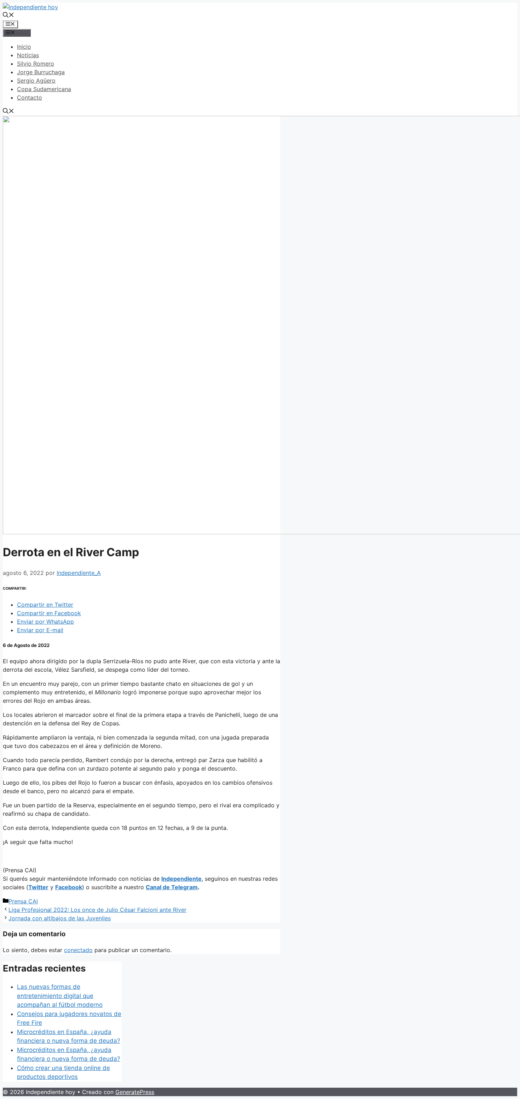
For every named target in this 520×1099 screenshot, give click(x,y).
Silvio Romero (35, 63)
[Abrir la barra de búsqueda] (8, 15)
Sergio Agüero (36, 80)
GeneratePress (134, 1091)
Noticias (28, 55)
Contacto (29, 97)
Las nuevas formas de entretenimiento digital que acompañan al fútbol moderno (60, 995)
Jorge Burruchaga (41, 72)
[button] (45, 604)
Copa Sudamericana (44, 89)
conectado (78, 950)
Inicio (24, 46)
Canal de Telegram (172, 887)
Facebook (68, 887)
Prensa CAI (23, 901)
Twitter (38, 887)
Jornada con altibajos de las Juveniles (59, 918)
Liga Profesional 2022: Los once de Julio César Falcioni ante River (97, 909)
